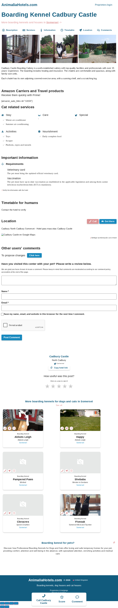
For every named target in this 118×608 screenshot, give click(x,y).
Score (62, 601)
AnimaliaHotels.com (19, 5)
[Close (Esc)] (2, 603)
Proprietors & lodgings (59, 590)
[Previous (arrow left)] (2, 606)
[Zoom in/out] (16, 603)
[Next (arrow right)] (7, 606)
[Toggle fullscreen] (11, 603)
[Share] (7, 603)
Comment (77, 601)
